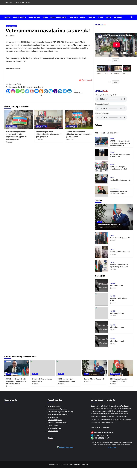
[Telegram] (65, 91)
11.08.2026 (40, 139)
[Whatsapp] (18, 91)
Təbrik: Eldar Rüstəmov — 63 (120, 180)
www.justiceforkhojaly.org (57, 422)
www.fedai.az (53, 431)
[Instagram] (13, 91)
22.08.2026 (100, 227)
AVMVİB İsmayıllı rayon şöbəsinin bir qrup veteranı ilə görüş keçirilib (78, 134)
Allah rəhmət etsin (116, 285)
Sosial (45, 17)
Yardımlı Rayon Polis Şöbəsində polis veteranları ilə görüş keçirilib (48, 134)
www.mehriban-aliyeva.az (57, 409)
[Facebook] (8, 91)
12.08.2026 (9, 142)
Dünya (82, 17)
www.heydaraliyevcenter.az (58, 414)
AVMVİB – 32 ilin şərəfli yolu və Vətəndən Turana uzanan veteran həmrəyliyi (120, 143)
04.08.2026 (113, 288)
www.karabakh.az (54, 428)
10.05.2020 (11, 36)
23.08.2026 (36, 384)
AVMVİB (100, 17)
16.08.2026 (113, 240)
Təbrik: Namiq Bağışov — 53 (120, 238)
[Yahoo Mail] (55, 91)
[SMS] (22, 91)
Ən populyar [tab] (112, 132)
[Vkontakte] (36, 91)
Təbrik (108, 17)
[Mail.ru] (46, 91)
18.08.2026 (114, 384)
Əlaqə (28, 2)
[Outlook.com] (60, 91)
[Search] (131, 17)
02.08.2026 (70, 139)
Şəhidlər (7, 17)
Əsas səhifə (20, 2)
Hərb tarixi (74, 17)
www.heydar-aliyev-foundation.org (60, 412)
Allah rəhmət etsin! (117, 313)
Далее (115, 60)
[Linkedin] (69, 91)
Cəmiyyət (91, 17)
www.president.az (54, 406)
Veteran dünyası (19, 17)
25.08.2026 (9, 386)
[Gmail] (32, 91)
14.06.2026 (113, 316)
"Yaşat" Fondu (53, 425)
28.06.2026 (113, 303)
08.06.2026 (113, 329)
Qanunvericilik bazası (58, 17)
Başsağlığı (118, 17)
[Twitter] (27, 91)
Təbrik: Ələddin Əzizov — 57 (120, 252)
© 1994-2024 (112, 447)
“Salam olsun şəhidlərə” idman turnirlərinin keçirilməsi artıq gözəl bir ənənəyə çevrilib (16, 135)
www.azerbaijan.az (55, 420)
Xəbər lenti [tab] (100, 132)
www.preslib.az (53, 417)
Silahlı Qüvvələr (34, 17)
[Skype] (50, 91)
